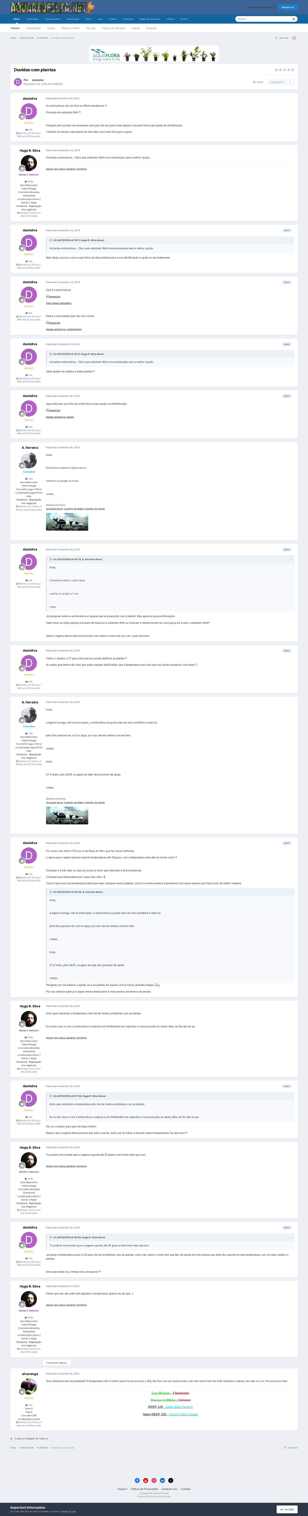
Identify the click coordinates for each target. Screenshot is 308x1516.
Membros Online (70, 28)
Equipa (51, 28)
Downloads (73, 19)
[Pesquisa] (294, 19)
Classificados (52, 19)
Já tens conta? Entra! (260, 7)
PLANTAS (57, 83)
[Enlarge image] (157, 984)
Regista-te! (288, 7)
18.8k (30, 181)
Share (259, 82)
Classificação (33, 28)
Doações (128, 19)
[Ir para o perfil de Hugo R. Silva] (29, 163)
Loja (100, 19)
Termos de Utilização (113, 28)
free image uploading (58, 303)
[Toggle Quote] (51, 240)
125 (30, 129)
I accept (288, 1509)
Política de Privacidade (144, 1488)
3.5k (30, 478)
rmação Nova (55, 508)
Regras (136, 28)
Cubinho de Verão (94, 508)
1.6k (30, 1405)
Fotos (88, 19)
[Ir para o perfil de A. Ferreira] (29, 460)
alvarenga (30, 1374)
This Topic (279, 19)
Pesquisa (151, 28)
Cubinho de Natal (73, 508)
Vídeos (170, 19)
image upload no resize (60, 416)
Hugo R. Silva (30, 150)
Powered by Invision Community (154, 1496)
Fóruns (15, 28)
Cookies (186, 1488)
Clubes (113, 19)
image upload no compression (64, 329)
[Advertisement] (154, 1464)
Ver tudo (91, 28)
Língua (122, 1488)
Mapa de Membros (150, 19)
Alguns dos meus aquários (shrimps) (66, 168)
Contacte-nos (169, 1488)
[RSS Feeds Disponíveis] (294, 38)
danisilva (38, 79)
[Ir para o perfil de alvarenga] (29, 1386)
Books (184, 19)
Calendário (32, 19)
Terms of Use (68, 1511)
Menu (17, 19)
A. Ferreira (30, 448)
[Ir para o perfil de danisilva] (18, 82)
